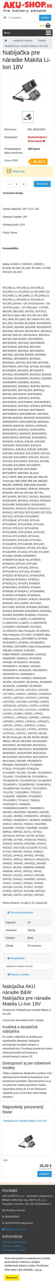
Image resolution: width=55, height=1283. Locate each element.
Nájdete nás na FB (14, 1229)
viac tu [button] (38, 1269)
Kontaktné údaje (11, 1254)
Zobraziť (45, 1174)
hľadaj (45, 18)
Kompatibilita (17, 958)
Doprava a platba (19, 974)
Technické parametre (21, 912)
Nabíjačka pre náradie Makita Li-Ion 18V (25, 1121)
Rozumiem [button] (11, 1277)
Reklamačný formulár (13, 1250)
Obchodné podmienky (14, 1242)
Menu (7, 33)
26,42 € (39, 162)
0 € (42, 25)
